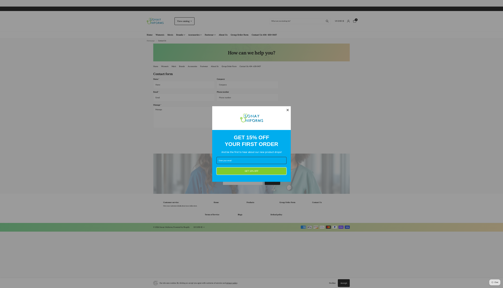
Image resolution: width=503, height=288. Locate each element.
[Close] (288, 110)
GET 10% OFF (251, 171)
